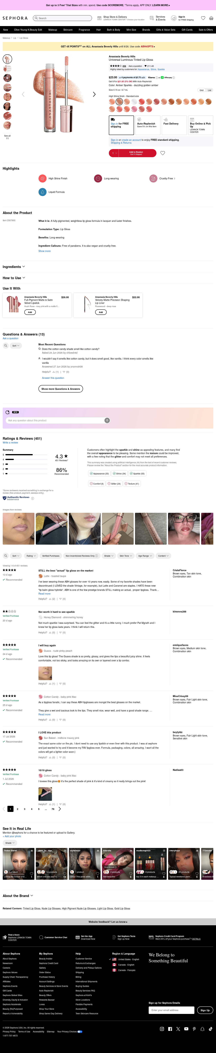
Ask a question (135, 65)
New (5, 29)
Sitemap (51, 1031)
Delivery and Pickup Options (89, 967)
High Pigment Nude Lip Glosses (79, 908)
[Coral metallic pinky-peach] (149, 109)
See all (7, 137)
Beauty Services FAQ (85, 990)
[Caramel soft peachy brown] (171, 101)
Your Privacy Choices (67, 1031)
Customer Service (84, 958)
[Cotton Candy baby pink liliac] (134, 109)
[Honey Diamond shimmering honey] (134, 101)
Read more (44, 593)
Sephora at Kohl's (84, 995)
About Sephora (10, 958)
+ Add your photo (12, 836)
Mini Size (131, 29)
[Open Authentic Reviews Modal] (32, 498)
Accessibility (81, 1008)
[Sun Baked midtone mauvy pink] (156, 101)
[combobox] (62, 18)
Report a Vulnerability (13, 1013)
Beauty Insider (45, 958)
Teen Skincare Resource (87, 1013)
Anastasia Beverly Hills (122, 56)
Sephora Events (10, 985)
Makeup (52, 29)
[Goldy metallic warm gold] (149, 101)
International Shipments (86, 981)
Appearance (143, 69)
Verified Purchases (50, 555)
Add (30, 312)
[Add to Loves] (162, 153)
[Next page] (60, 809)
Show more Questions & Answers (61, 388)
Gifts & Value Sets (165, 29)
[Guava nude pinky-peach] (112, 109)
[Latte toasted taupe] (178, 101)
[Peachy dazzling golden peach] (112, 101)
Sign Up (205, 1010)
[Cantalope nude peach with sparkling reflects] (186, 101)
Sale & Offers (206, 29)
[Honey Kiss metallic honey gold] (201, 101)
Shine (153, 69)
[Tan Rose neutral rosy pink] (119, 109)
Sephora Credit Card (48, 963)
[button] (156, 77)
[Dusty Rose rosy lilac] (141, 109)
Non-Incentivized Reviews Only (80, 555)
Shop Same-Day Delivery (50, 1013)
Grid (202, 90)
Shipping (80, 972)
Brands (146, 29)
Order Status (45, 972)
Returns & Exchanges (86, 963)
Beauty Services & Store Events (53, 985)
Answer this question (53, 377)
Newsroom (8, 963)
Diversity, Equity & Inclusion (15, 999)
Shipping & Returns (121, 142)
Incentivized (109, 867)
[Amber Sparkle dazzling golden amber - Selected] (119, 101)
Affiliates (6, 981)
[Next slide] (94, 94)
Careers (6, 967)
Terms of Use (24, 1031)
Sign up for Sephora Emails (164, 1002)
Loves (42, 1004)
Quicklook (14, 312)
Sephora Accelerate (12, 1004)
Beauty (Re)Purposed (13, 1008)
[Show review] (18, 529)
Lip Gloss (24, 37)
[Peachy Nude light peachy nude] (126, 101)
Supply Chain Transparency (15, 976)
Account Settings (47, 981)
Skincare (68, 29)
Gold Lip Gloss (122, 908)
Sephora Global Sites (12, 995)
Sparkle (161, 69)
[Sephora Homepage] (15, 18)
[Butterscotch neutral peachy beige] (208, 101)
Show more (44, 251)
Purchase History (47, 976)
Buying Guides (82, 985)
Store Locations (83, 999)
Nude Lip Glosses (51, 908)
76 (53, 809)
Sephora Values (10, 972)
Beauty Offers (45, 995)
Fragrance (84, 29)
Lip (14, 37)
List (209, 90)
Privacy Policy (9, 1031)
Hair (98, 29)
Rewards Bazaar (47, 999)
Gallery (42, 967)
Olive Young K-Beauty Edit (28, 29)
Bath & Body (113, 29)
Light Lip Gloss (105, 908)
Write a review (10, 442)
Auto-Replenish (46, 990)
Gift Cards (187, 29)
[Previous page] (4, 809)
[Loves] (203, 18)
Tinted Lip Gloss (31, 908)
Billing (78, 976)
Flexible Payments (84, 1004)
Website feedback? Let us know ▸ (108, 921)
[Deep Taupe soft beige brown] (164, 101)
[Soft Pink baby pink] (141, 101)
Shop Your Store (46, 1008)
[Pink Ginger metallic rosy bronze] (193, 101)
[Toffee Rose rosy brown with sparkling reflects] (126, 109)
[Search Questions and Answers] (6, 346)
